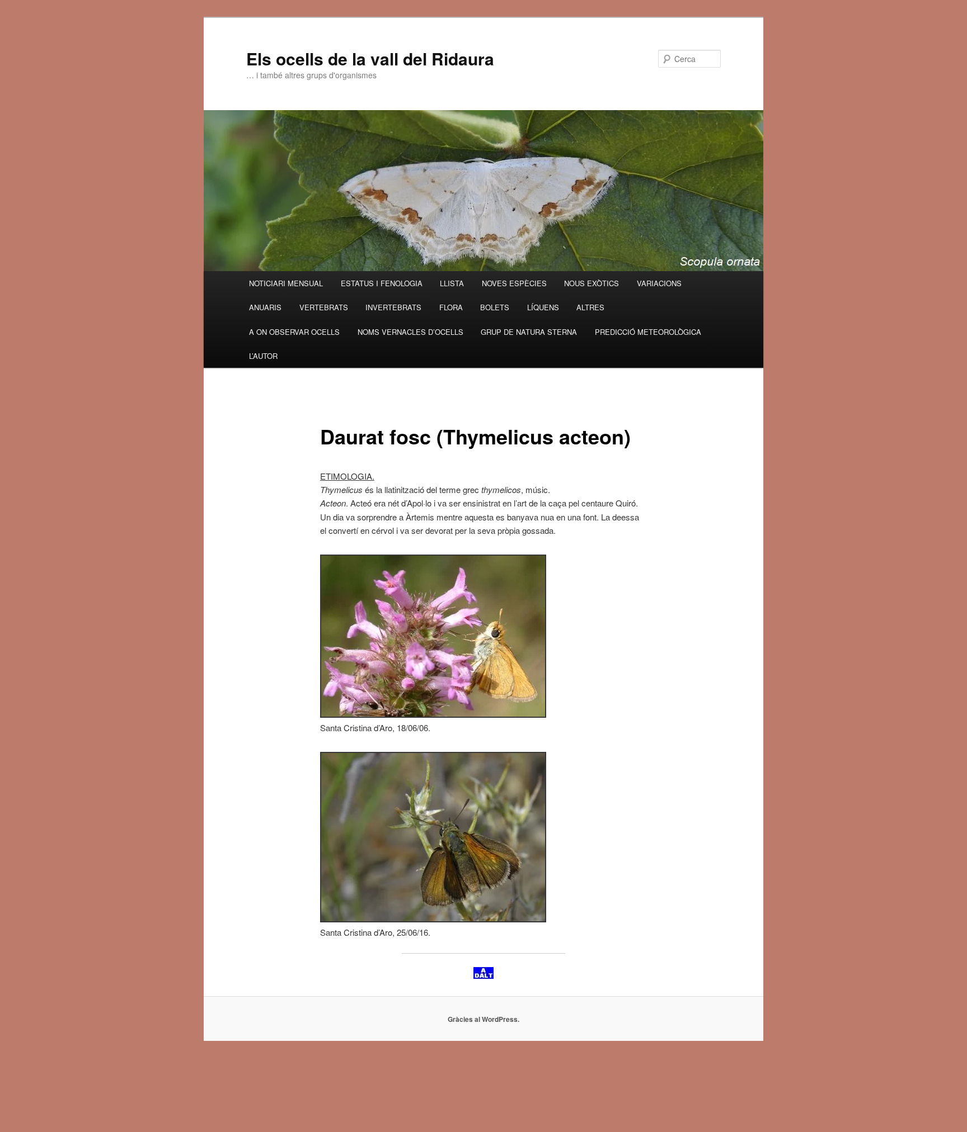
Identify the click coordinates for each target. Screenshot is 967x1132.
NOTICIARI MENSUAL (286, 283)
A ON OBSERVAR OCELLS (294, 331)
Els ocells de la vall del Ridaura (370, 58)
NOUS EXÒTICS (591, 283)
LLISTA (452, 283)
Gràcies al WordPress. (483, 1019)
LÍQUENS (543, 307)
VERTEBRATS (323, 307)
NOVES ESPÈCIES (514, 283)
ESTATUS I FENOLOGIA (382, 283)
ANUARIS (265, 307)
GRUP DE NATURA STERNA (529, 331)
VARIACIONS (659, 283)
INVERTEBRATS (393, 307)
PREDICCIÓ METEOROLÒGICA (648, 331)
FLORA (451, 307)
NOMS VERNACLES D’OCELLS (410, 331)
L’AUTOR (263, 356)
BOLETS (494, 307)
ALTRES (590, 307)
